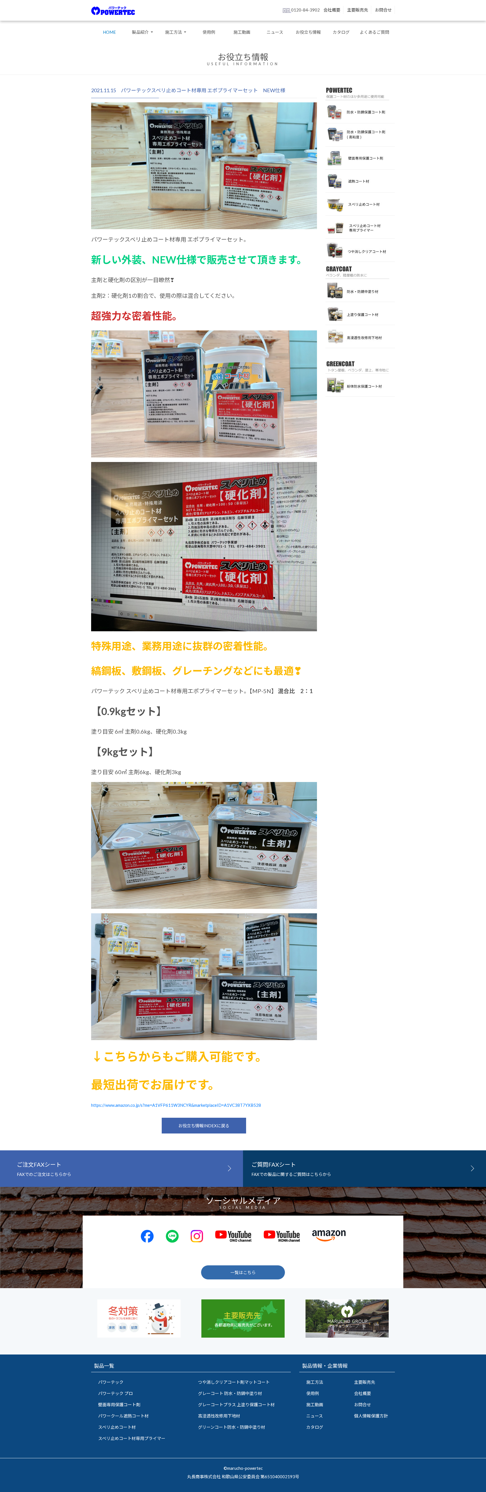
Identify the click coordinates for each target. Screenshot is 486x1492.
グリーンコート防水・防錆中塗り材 (231, 1427)
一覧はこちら (243, 1272)
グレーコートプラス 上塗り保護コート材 (236, 1404)
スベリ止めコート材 (117, 1427)
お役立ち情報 (308, 32)
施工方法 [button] (174, 32)
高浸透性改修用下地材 (219, 1415)
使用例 (208, 32)
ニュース (275, 32)
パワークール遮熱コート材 (123, 1415)
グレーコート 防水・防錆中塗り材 (230, 1393)
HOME (109, 32)
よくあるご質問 (374, 32)
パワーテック (110, 1382)
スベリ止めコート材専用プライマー (131, 1438)
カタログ (341, 32)
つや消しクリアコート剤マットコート (234, 1382)
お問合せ (383, 9)
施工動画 (241, 32)
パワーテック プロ (115, 1393)
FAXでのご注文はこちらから (44, 1169)
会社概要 (331, 9)
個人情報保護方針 (371, 1415)
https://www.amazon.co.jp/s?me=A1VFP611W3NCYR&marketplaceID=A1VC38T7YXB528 (176, 1105)
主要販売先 (357, 9)
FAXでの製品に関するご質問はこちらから (291, 1169)
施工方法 (314, 1382)
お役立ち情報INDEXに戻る (204, 1125)
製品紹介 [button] (141, 32)
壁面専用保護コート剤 (119, 1404)
